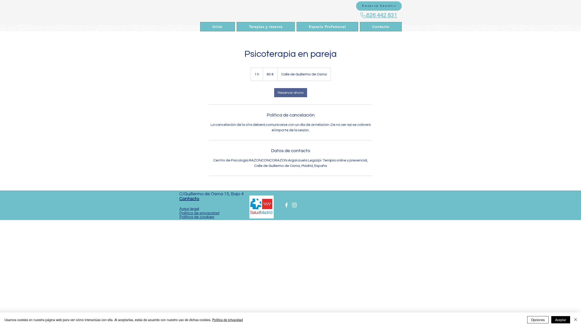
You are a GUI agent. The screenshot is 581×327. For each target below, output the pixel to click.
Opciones (538, 319)
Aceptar (560, 319)
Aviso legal (189, 209)
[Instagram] (294, 205)
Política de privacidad (199, 213)
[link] (290, 92)
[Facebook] (286, 205)
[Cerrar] (575, 319)
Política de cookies (196, 217)
